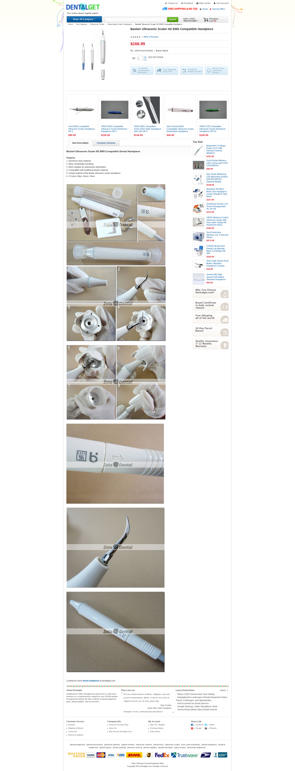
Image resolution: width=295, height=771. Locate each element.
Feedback (188, 3)
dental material (119, 747)
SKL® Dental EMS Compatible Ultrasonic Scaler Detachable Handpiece (180, 129)
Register (161, 725)
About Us (112, 728)
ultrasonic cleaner (144, 745)
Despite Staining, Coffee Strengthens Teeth (197, 706)
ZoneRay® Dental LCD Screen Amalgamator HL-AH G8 (217, 206)
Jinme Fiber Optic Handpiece (159, 708)
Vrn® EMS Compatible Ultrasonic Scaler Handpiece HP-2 (81, 129)
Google (199, 728)
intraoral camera (134, 747)
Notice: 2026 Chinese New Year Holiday (196, 694)
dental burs (158, 745)
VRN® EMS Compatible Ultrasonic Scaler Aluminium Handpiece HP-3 (114, 129)
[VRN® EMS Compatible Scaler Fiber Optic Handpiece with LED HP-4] (147, 110)
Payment (71, 725)
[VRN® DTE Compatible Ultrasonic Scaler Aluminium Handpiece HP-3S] (213, 110)
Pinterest (212, 728)
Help (133, 763)
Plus (145, 57)
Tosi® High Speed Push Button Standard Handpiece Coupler (217, 263)
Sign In (153, 725)
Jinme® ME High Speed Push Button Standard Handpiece (216, 277)
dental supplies (150, 747)
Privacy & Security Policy (118, 725)
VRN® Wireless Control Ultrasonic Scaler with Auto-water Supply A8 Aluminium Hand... (217, 221)
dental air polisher (112, 745)
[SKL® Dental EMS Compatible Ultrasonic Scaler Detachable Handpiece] (180, 110)
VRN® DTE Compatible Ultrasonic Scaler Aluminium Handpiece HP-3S (212, 129)
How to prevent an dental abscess (193, 703)
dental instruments (94, 745)
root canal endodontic (191, 745)
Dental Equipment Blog (154, 763)
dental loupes (105, 747)
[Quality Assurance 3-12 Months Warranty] (211, 348)
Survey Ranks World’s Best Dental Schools (197, 709)
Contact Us (173, 3)
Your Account (222, 3)
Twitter (211, 725)
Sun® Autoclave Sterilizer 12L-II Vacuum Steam (217, 235)
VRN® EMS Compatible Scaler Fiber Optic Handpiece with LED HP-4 (147, 129)
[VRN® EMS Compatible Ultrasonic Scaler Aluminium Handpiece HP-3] (114, 110)
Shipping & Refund (75, 728)
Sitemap (140, 763)
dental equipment (78, 745)
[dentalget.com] (83, 11)
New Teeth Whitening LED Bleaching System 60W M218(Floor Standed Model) (217, 178)
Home (205, 9)
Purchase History (156, 728)
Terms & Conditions (75, 735)
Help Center (204, 3)
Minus (145, 59)
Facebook (200, 725)
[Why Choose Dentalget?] (211, 297)
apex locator (180, 747)
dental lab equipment (196, 747)
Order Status (155, 731)
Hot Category (81, 24)
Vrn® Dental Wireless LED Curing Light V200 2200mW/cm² (217, 163)
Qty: (134, 58)
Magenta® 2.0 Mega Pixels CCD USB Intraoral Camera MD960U (215, 149)
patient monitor (128, 745)
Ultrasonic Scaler (97, 24)
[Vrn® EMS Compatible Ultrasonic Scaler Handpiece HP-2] (82, 110)
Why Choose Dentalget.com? (120, 731)
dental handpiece (209, 745)
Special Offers (218, 9)
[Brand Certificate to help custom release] (211, 310)
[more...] (224, 690)
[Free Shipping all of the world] (211, 323)
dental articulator (165, 747)
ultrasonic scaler (172, 745)
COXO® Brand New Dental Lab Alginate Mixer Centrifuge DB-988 (216, 250)
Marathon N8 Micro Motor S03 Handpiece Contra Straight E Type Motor (216, 193)
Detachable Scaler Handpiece (120, 24)
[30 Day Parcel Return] (211, 336)
